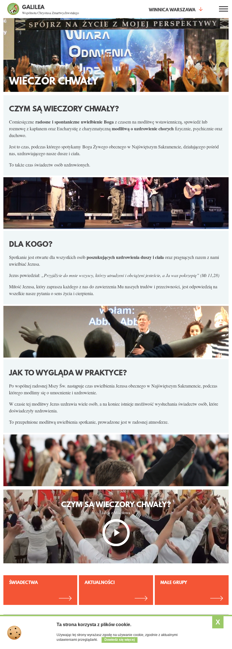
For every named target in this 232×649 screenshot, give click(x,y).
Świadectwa (23, 582)
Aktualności (100, 582)
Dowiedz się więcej (119, 640)
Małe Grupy (173, 582)
